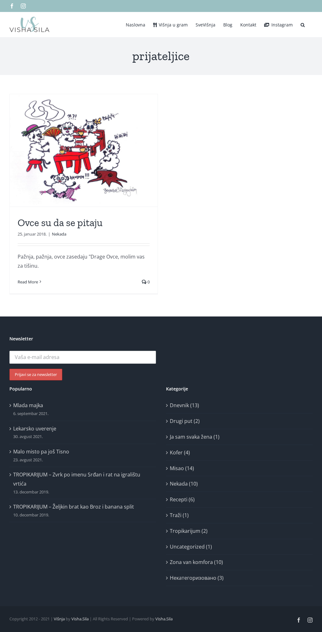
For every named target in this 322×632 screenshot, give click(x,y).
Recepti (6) (182, 499)
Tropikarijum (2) (189, 530)
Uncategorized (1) (191, 546)
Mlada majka (28, 405)
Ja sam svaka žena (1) (194, 436)
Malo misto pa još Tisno (41, 451)
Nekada (59, 234)
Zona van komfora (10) (196, 562)
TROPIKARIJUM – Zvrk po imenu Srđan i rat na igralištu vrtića (76, 479)
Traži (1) (179, 515)
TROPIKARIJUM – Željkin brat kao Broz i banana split (73, 506)
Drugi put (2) (185, 421)
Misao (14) (182, 468)
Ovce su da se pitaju (60, 223)
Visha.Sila (80, 619)
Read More (28, 282)
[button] (303, 24)
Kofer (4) (180, 452)
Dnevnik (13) (184, 405)
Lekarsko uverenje (34, 428)
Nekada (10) (184, 483)
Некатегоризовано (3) (197, 577)
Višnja (59, 619)
